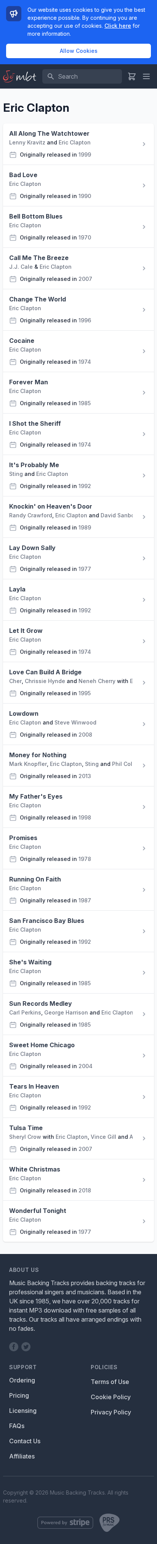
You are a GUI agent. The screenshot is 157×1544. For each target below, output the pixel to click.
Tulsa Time (26, 1128)
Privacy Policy (111, 1412)
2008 (85, 734)
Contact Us (24, 1441)
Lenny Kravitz (27, 142)
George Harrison (66, 1012)
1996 (84, 320)
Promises (23, 838)
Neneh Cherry (96, 681)
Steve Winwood (75, 722)
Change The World (37, 299)
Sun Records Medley (40, 1003)
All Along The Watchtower (49, 133)
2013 (84, 776)
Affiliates (22, 1456)
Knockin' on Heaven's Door (50, 506)
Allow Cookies (79, 51)
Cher (15, 681)
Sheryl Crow (25, 1136)
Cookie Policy (111, 1397)
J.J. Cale (21, 266)
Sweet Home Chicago (42, 1045)
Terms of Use (110, 1381)
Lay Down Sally (32, 548)
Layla (17, 589)
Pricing (19, 1395)
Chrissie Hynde (45, 681)
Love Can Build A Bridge (45, 672)
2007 (85, 279)
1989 (84, 527)
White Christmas (34, 1169)
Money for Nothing (37, 755)
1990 (84, 196)
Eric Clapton (75, 142)
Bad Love (23, 175)
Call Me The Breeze (39, 258)
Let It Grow (26, 630)
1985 (84, 403)
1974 (84, 361)
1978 (84, 859)
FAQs (16, 1426)
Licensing (23, 1410)
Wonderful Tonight (37, 1210)
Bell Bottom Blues (35, 216)
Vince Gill (103, 1136)
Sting (16, 474)
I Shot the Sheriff (35, 423)
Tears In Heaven (34, 1086)
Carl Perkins (25, 1012)
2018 (84, 1190)
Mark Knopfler (28, 764)
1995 (84, 693)
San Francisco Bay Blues (46, 920)
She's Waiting (30, 962)
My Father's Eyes (35, 796)
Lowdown (23, 713)
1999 (84, 154)
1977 (84, 569)
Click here (117, 25)
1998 (84, 817)
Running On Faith (35, 879)
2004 (85, 1066)
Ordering (22, 1380)
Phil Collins (127, 764)
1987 (84, 900)
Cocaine (21, 340)
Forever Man (28, 382)
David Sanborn (120, 515)
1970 (84, 237)
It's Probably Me (34, 465)
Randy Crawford (30, 515)
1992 (84, 486)
